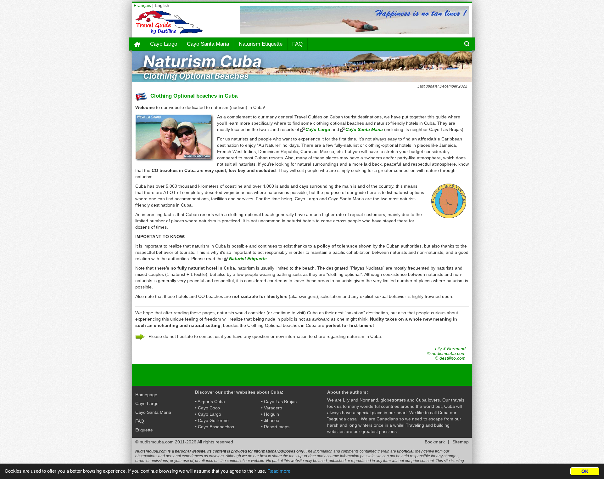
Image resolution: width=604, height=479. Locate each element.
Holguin (271, 414)
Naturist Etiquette (248, 258)
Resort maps (276, 426)
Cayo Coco (209, 407)
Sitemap (460, 441)
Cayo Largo (163, 44)
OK (585, 471)
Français (142, 5)
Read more (278, 470)
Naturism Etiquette (260, 44)
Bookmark (435, 441)
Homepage (146, 394)
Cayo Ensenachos (216, 426)
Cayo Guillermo (213, 420)
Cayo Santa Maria (208, 44)
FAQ (297, 44)
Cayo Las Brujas (280, 401)
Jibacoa (271, 420)
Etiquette (144, 429)
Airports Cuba (211, 401)
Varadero (273, 407)
